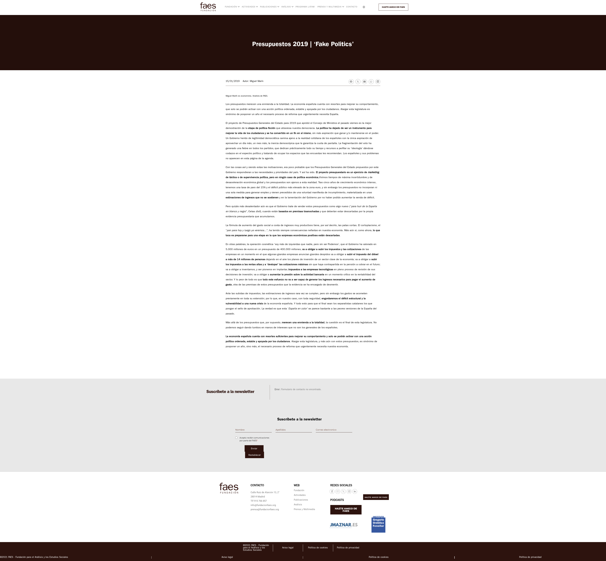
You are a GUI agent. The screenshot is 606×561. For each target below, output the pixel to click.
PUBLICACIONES (268, 7)
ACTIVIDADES (248, 7)
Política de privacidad (348, 548)
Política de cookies (318, 548)
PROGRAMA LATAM (305, 7)
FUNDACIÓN (231, 7)
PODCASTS (337, 500)
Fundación (299, 491)
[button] (370, 7)
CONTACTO (351, 7)
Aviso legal (288, 548)
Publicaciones (301, 500)
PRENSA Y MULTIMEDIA (330, 7)
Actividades (300, 495)
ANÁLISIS (286, 7)
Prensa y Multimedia (304, 509)
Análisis (298, 505)
